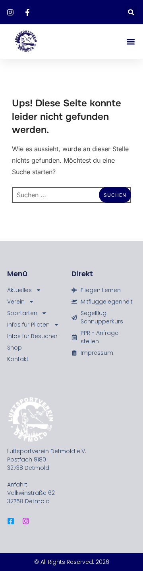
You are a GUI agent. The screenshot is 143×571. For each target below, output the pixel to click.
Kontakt (18, 359)
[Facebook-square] (10, 521)
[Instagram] (25, 521)
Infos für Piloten (28, 325)
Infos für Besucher (32, 336)
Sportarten (22, 313)
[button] (131, 12)
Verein (16, 302)
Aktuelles (19, 290)
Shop (14, 348)
